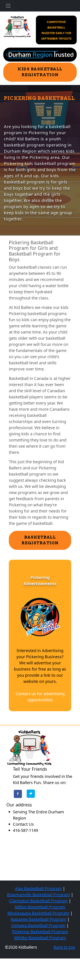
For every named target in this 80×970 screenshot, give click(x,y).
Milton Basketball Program (40, 907)
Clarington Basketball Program (38, 900)
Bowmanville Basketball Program (38, 894)
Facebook (18, 794)
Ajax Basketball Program (38, 888)
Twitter (31, 794)
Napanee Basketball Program (38, 919)
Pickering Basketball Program (40, 931)
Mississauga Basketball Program (38, 913)
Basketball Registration (40, 540)
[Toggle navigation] (8, 6)
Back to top (64, 947)
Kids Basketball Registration (40, 72)
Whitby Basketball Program (40, 937)
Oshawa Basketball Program (38, 925)
